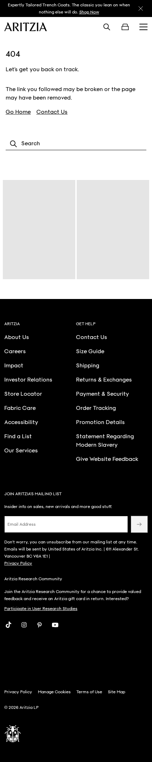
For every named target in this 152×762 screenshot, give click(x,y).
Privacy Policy (18, 563)
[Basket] (125, 27)
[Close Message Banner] (141, 8)
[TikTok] (8, 625)
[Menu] (143, 27)
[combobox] (76, 143)
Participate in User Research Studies (40, 608)
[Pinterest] (39, 625)
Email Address (21, 524)
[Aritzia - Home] (25, 27)
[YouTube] (55, 625)
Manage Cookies (54, 692)
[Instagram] (24, 625)
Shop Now (89, 12)
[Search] (106, 27)
